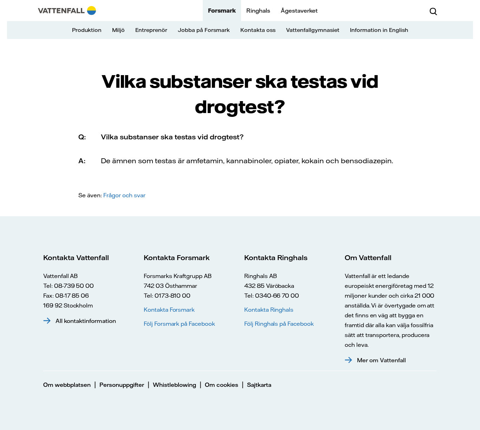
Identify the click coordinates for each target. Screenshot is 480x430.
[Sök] (433, 10)
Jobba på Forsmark (204, 30)
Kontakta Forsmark (169, 309)
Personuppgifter (121, 384)
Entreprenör (151, 30)
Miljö (118, 30)
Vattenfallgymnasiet (312, 30)
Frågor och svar (124, 195)
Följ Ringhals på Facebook (279, 323)
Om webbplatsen (67, 384)
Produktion (87, 30)
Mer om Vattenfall (381, 360)
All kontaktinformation (86, 320)
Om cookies (221, 384)
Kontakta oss (257, 30)
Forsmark (222, 10)
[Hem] (67, 10)
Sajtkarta (259, 384)
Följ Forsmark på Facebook (179, 323)
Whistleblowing (174, 384)
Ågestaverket (299, 10)
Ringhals (258, 10)
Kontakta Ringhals (268, 309)
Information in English (379, 30)
